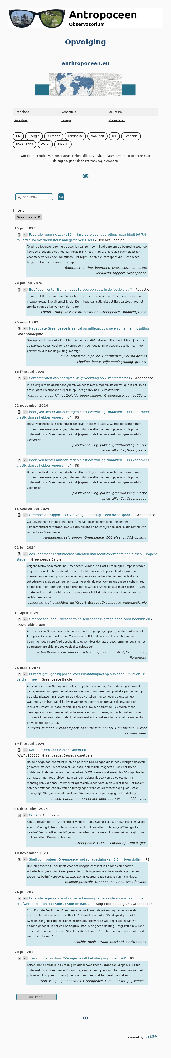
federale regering (79, 267)
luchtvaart (78, 602)
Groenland (21, 112)
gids (143, 843)
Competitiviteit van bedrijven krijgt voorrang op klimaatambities (80, 378)
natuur (68, 798)
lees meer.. (36, 997)
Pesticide (131, 136)
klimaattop (118, 843)
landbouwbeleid (53, 652)
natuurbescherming (83, 652)
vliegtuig (36, 602)
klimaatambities (40, 395)
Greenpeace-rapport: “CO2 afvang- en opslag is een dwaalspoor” (81, 515)
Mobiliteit (97, 136)
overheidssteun (124, 267)
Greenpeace (136, 273)
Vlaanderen (117, 120)
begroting (102, 267)
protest (140, 362)
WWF (21, 755)
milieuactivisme (73, 356)
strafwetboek (136, 942)
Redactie (142, 289)
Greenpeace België (46, 559)
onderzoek (131, 602)
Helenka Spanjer (111, 240)
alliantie (118, 450)
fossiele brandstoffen (81, 312)
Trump (58, 312)
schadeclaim (136, 882)
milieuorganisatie (79, 882)
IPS (76, 417)
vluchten (61, 602)
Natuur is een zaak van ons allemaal (58, 750)
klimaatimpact (67, 728)
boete (96, 362)
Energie (33, 136)
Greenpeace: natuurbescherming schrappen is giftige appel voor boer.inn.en (90, 619)
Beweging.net (74, 755)
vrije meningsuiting (118, 362)
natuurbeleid (90, 728)
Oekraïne (115, 112)
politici (108, 728)
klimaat (48, 728)
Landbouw (75, 136)
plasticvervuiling (85, 445)
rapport (119, 273)
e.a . (91, 755)
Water (45, 144)
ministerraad (98, 942)
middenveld (137, 798)
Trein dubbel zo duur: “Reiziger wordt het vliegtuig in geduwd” (78, 958)
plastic (105, 445)
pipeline (94, 356)
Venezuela (68, 112)
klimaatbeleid (66, 395)
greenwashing (123, 445)
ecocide (79, 942)
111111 (34, 755)
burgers (34, 728)
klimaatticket (115, 981)
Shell (120, 882)
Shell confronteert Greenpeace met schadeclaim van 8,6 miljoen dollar (85, 859)
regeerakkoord (90, 395)
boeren (33, 652)
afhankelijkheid (134, 312)
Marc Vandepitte (30, 334)
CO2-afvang (115, 537)
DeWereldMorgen (31, 624)
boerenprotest (112, 652)
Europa (66, 120)
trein (49, 602)
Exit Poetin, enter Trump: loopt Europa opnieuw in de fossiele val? (80, 289)
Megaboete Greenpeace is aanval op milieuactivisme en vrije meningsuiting (89, 328)
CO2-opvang (136, 537)
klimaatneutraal (56, 537)
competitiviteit (137, 395)
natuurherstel (86, 798)
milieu (56, 798)
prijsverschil (136, 981)
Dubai (133, 843)
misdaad (117, 942)
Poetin (46, 312)
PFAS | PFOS (24, 144)
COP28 (34, 815)
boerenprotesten (112, 798)
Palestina (21, 120)
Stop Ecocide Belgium (113, 904)
